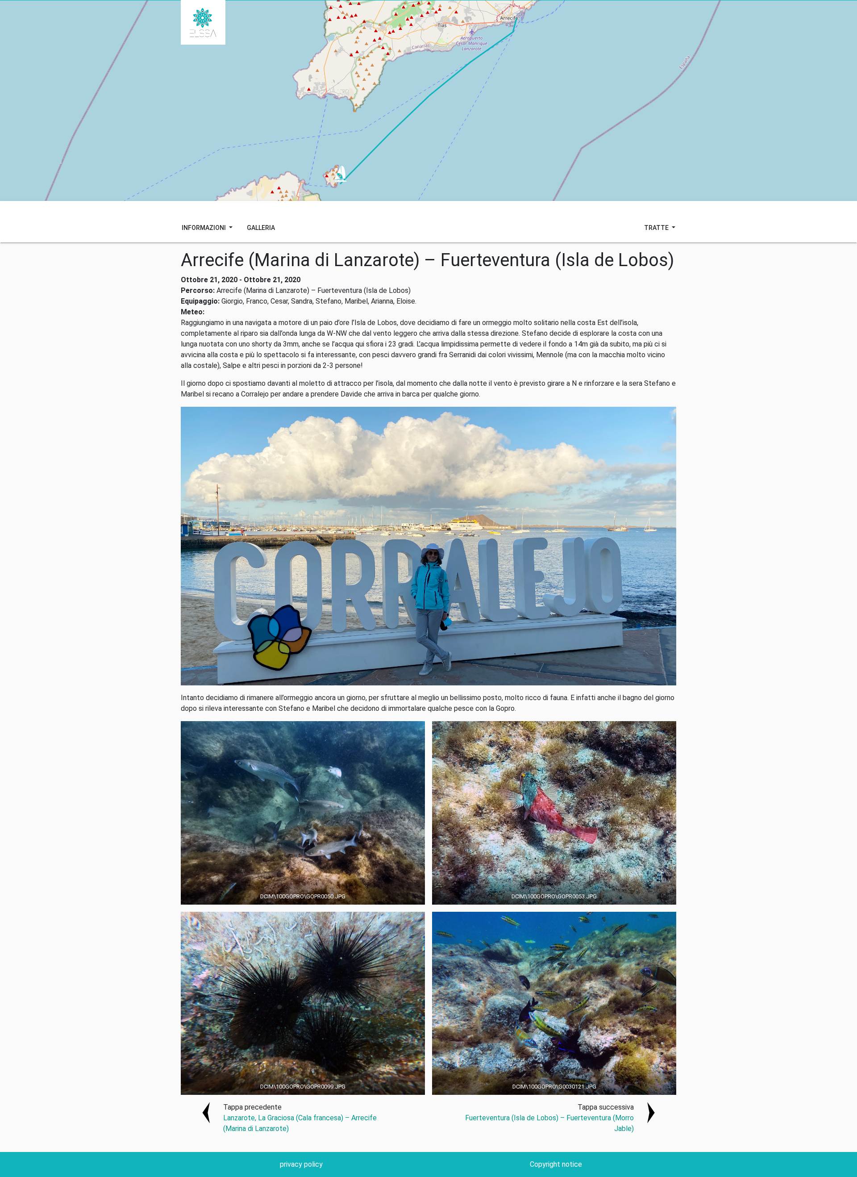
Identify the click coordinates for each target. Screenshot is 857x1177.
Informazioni (204, 227)
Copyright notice (556, 1164)
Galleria (261, 227)
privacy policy (301, 1164)
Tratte (657, 227)
